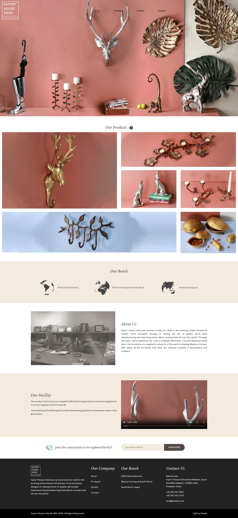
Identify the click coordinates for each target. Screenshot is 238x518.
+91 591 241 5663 (175, 492)
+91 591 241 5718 (175, 495)
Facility (140, 11)
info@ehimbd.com (175, 501)
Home (97, 11)
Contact (162, 11)
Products (118, 11)
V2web (204, 513)
